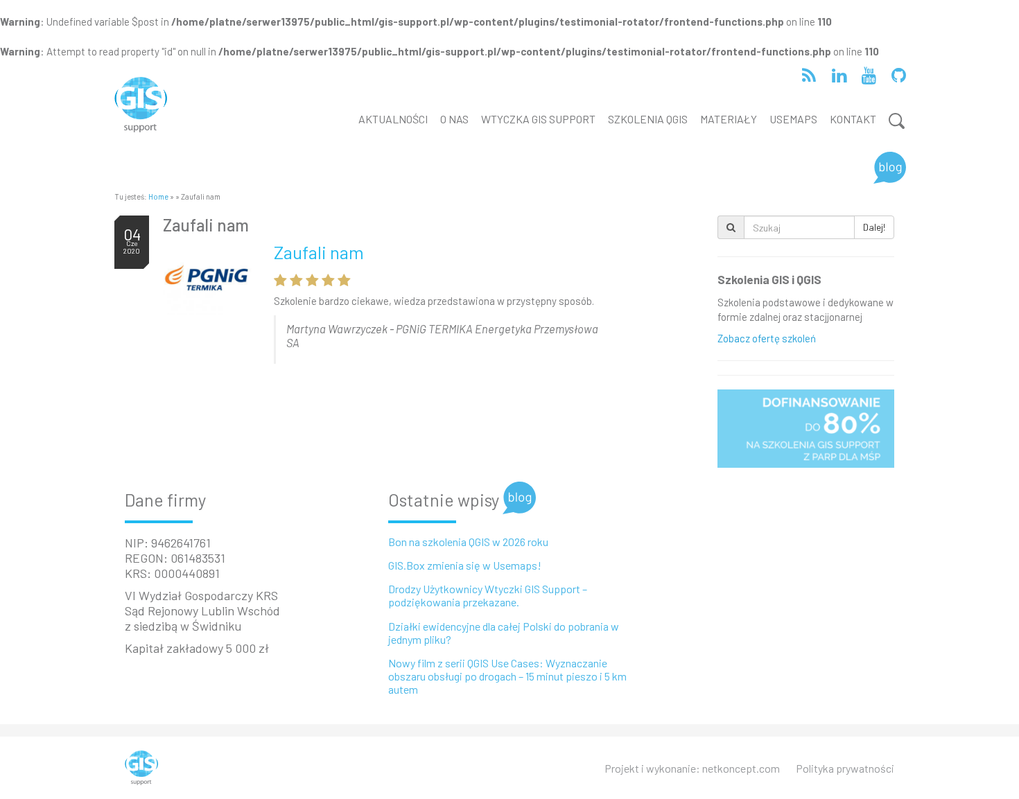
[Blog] (889, 168)
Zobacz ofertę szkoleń (766, 338)
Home (158, 196)
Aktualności (393, 118)
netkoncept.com (741, 768)
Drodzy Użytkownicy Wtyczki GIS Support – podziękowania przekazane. (487, 595)
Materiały (728, 118)
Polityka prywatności (845, 768)
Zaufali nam (206, 225)
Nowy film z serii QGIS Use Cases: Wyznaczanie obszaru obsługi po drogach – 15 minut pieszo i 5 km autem (507, 676)
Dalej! (874, 227)
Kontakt (853, 118)
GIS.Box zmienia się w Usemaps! (464, 565)
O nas (454, 118)
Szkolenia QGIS (648, 118)
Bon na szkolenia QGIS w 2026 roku (468, 541)
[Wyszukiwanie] (894, 121)
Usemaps (793, 118)
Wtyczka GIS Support (538, 118)
